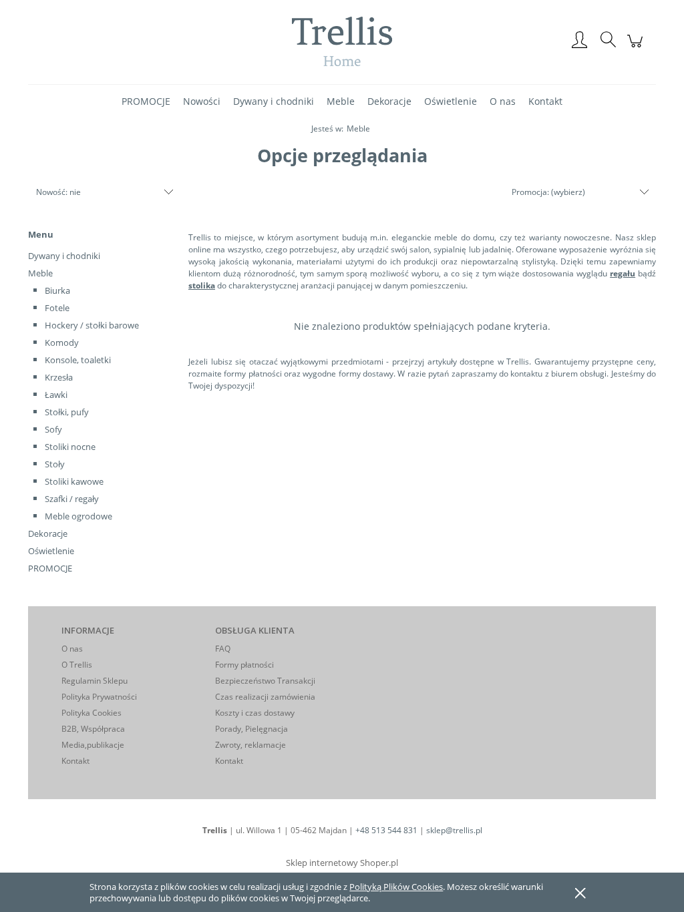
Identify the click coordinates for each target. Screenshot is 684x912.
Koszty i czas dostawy (255, 712)
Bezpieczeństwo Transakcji (265, 680)
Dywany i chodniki (64, 256)
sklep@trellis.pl (454, 830)
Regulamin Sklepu (94, 680)
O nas (72, 648)
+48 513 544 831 (386, 830)
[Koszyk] (637, 48)
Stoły (55, 464)
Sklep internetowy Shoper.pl (342, 863)
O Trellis (76, 664)
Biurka (57, 290)
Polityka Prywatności (99, 696)
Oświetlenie (51, 551)
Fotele (57, 308)
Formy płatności (244, 664)
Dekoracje (47, 533)
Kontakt (75, 760)
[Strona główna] (342, 41)
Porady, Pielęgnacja (251, 728)
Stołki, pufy (67, 412)
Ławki (56, 395)
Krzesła (59, 377)
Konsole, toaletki (78, 360)
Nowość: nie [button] (58, 192)
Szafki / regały (72, 499)
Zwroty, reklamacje (250, 744)
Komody (62, 342)
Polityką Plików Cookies (396, 887)
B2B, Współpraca (93, 728)
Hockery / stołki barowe (92, 325)
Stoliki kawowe (74, 481)
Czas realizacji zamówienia (265, 696)
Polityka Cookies (91, 712)
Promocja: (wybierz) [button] (548, 192)
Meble (40, 273)
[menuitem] (146, 101)
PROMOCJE (50, 568)
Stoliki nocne (70, 447)
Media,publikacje (92, 744)
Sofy (53, 429)
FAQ (222, 648)
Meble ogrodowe (78, 516)
